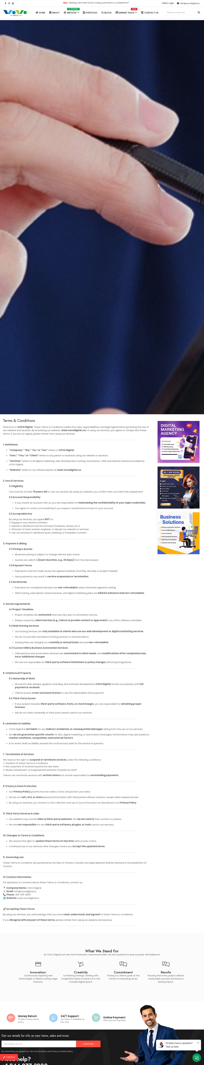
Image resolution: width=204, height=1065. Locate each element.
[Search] (199, 12)
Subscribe (88, 1043)
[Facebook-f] (5, 3)
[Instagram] (9, 3)
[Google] (13, 3)
